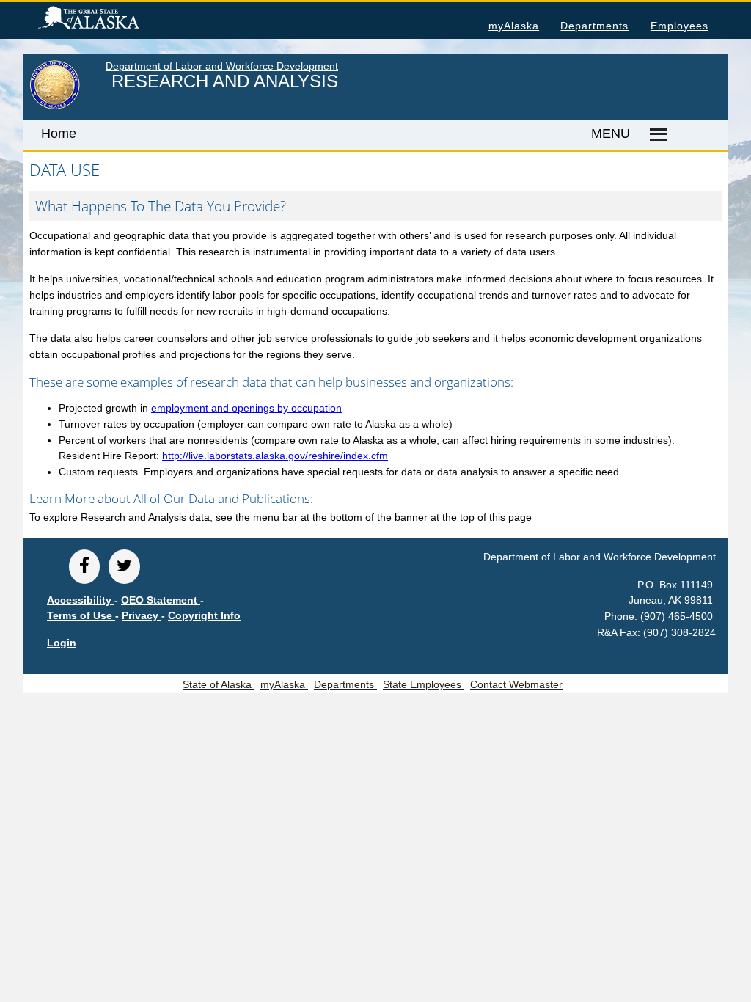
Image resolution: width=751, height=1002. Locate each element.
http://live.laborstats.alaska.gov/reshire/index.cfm (275, 455)
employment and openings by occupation (246, 408)
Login (61, 642)
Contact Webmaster (516, 684)
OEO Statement (160, 600)
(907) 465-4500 (676, 616)
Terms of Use (81, 615)
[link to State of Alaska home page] (54, 106)
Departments (594, 26)
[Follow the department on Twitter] (124, 566)
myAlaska (513, 26)
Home (58, 133)
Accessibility (80, 600)
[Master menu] (657, 135)
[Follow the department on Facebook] (84, 566)
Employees (679, 26)
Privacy (141, 615)
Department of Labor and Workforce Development (222, 66)
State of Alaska (112, 20)
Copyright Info (204, 615)
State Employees (423, 684)
